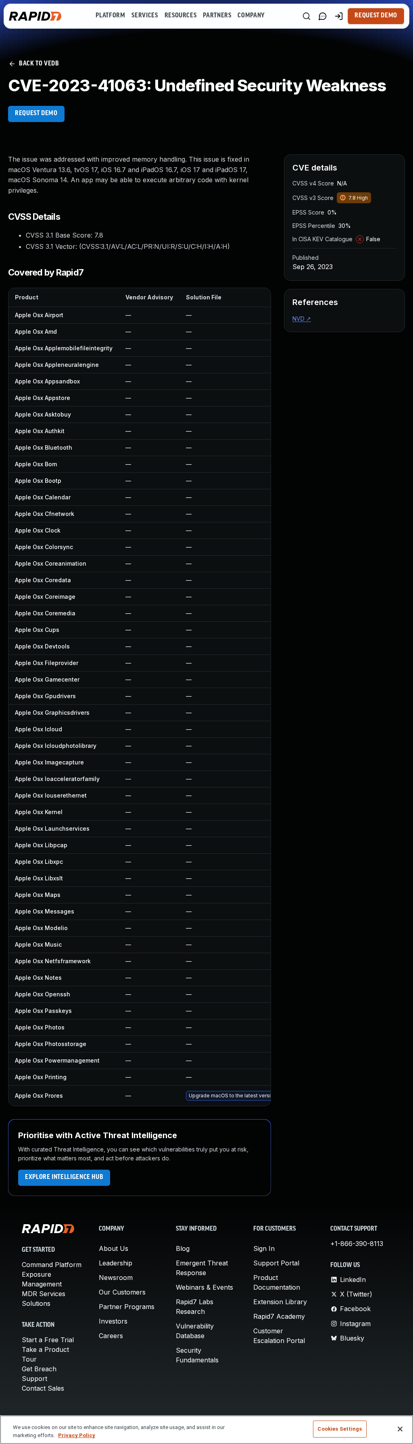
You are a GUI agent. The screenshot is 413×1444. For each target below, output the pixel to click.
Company (251, 16)
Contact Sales (43, 1388)
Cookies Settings (339, 1429)
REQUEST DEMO (36, 113)
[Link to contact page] (322, 16)
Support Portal (276, 1263)
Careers (111, 1336)
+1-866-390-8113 (356, 1244)
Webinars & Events (204, 1287)
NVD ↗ (301, 318)
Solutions (36, 1303)
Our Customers (122, 1292)
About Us (113, 1248)
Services (144, 16)
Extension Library (280, 1302)
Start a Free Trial (48, 1340)
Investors (113, 1321)
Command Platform (51, 1265)
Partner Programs (126, 1307)
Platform (110, 16)
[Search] (306, 16)
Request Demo (376, 16)
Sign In (264, 1248)
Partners (217, 16)
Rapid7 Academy (279, 1316)
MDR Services (43, 1294)
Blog (183, 1248)
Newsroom (116, 1277)
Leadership (115, 1263)
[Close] (400, 1429)
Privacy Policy (76, 1435)
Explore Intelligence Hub (64, 1177)
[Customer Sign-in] (339, 16)
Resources (181, 16)
